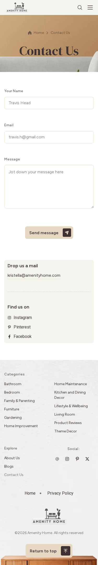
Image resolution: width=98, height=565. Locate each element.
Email (8, 125)
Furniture (11, 409)
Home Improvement (21, 426)
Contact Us (14, 475)
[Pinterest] (78, 459)
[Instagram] (68, 459)
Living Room (64, 414)
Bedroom (12, 392)
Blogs (9, 466)
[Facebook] (88, 459)
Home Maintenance (70, 384)
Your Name (13, 91)
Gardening (13, 417)
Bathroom (12, 384)
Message (12, 159)
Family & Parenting (19, 401)
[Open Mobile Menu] (90, 7)
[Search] (80, 7)
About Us (12, 458)
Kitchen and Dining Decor (70, 395)
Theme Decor (65, 431)
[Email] (58, 459)
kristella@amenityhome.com (34, 275)
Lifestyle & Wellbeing (71, 406)
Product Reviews (68, 423)
